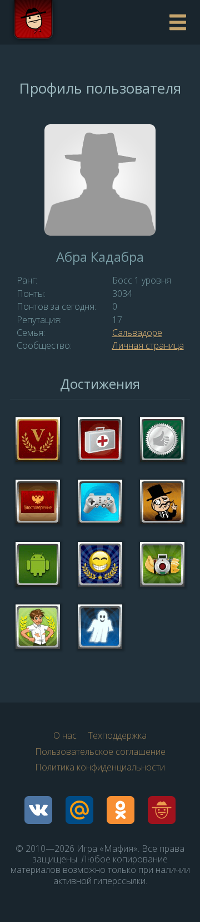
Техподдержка (117, 735)
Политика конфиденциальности (100, 767)
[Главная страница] (86, 22)
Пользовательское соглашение (100, 752)
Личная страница (148, 345)
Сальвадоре (137, 333)
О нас (65, 735)
